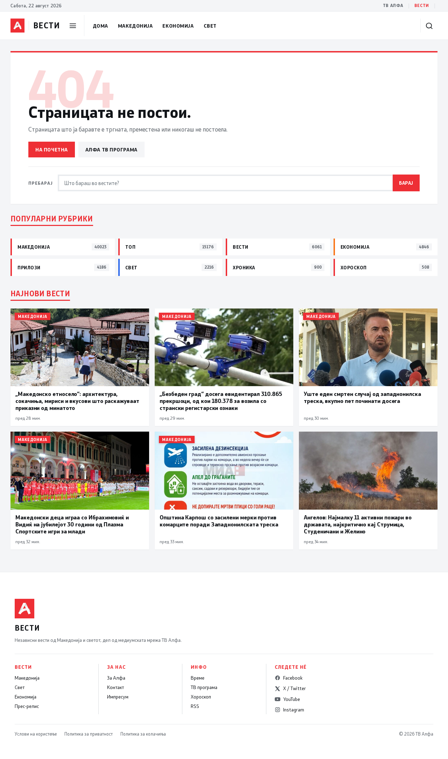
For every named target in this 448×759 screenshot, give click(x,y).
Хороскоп (201, 697)
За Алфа (116, 678)
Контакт (115, 687)
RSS (195, 706)
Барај (406, 183)
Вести (421, 5)
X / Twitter (294, 688)
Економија (178, 25)
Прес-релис (27, 706)
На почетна (51, 149)
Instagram (293, 710)
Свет (210, 25)
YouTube (291, 699)
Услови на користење (36, 734)
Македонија (135, 25)
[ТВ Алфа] (17, 26)
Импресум (117, 697)
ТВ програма (204, 687)
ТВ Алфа (393, 5)
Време (197, 678)
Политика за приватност (88, 734)
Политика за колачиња (143, 734)
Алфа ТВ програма (111, 149)
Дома (100, 25)
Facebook (292, 678)
